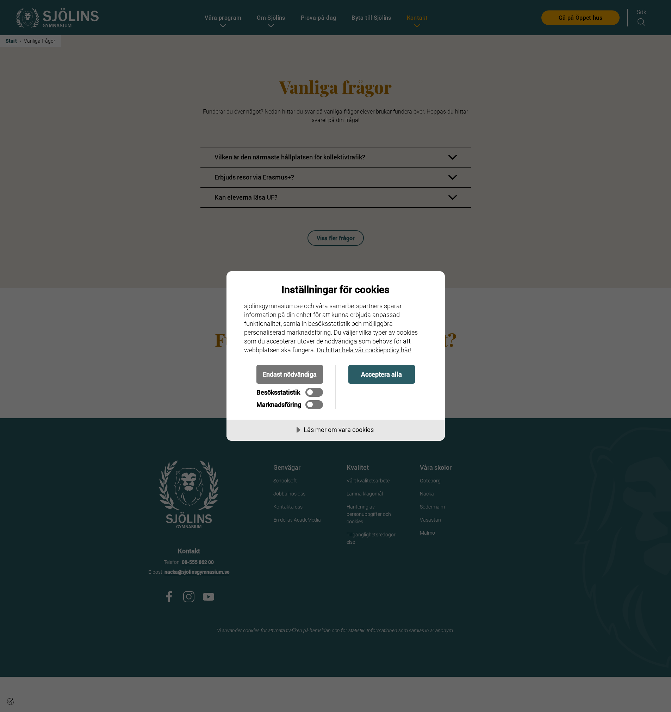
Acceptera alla (381, 374)
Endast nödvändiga (290, 374)
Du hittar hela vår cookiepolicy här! (364, 350)
